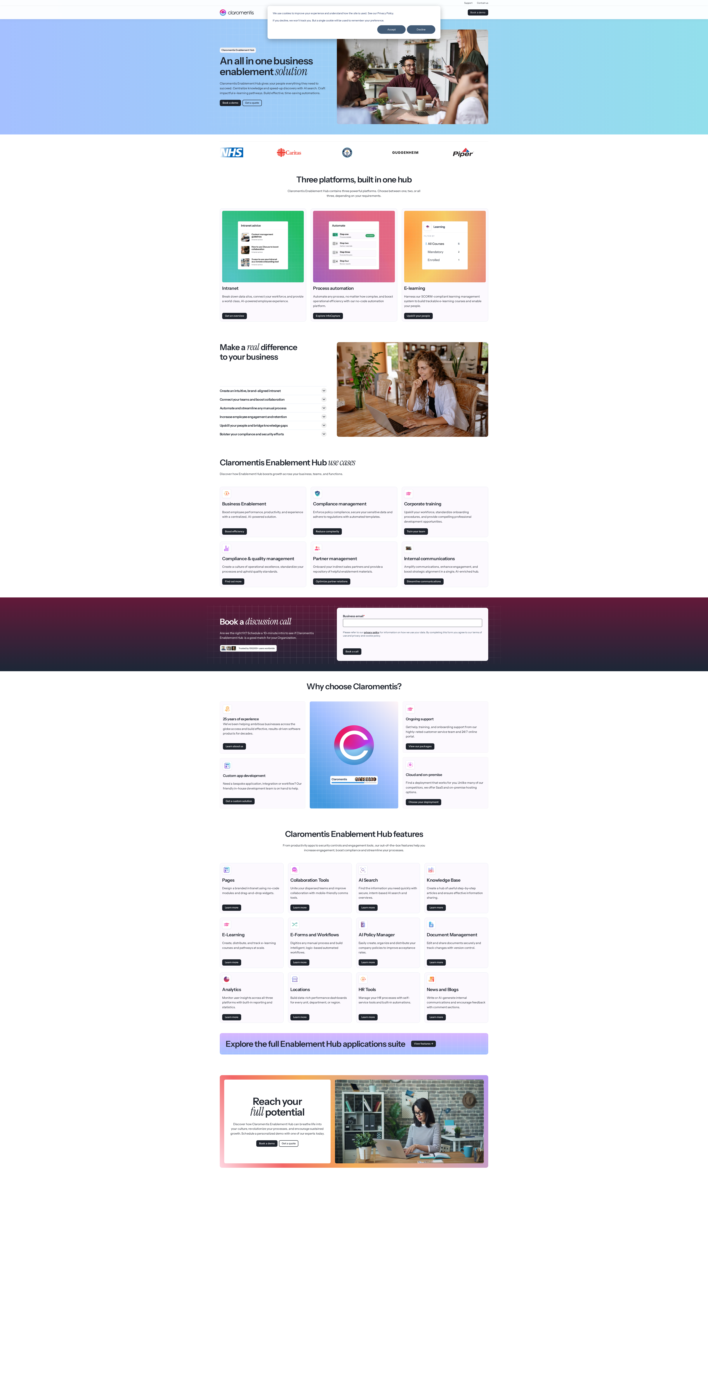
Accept (391, 29)
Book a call (352, 651)
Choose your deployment (423, 802)
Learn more (231, 907)
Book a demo (477, 12)
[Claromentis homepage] (237, 12)
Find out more (233, 581)
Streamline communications (424, 581)
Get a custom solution (239, 801)
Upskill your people (418, 315)
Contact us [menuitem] (482, 2)
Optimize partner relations (332, 581)
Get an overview (234, 315)
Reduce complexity (327, 531)
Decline (421, 29)
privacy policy (371, 632)
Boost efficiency (234, 531)
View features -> (423, 1043)
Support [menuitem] (468, 2)
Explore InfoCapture (328, 315)
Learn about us (234, 746)
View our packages (420, 746)
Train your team (416, 531)
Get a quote (252, 102)
